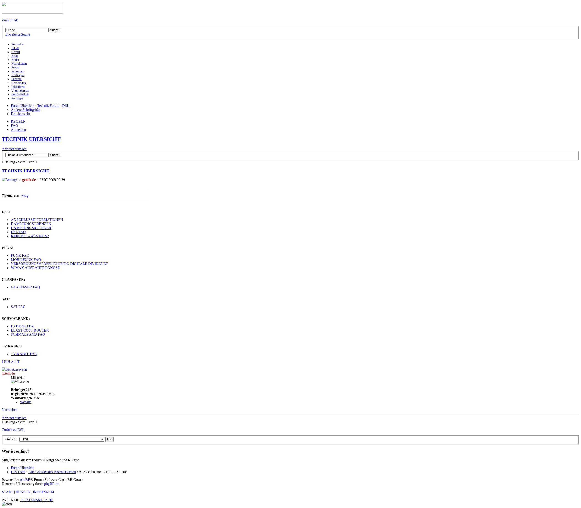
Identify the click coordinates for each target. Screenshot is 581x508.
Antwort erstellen (14, 149)
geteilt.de (29, 180)
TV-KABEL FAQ (24, 354)
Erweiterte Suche (17, 34)
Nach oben (9, 410)
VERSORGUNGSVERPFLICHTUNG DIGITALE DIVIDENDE (59, 264)
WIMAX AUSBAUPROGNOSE (35, 268)
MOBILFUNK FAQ (26, 259)
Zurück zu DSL (13, 430)
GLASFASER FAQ (25, 287)
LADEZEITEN (22, 326)
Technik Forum (48, 105)
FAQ (14, 125)
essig (24, 196)
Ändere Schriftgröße (25, 110)
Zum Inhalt (10, 20)
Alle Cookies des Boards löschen (52, 472)
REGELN (18, 121)
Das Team (18, 472)
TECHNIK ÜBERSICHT (31, 139)
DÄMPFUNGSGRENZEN (31, 224)
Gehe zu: (11, 439)
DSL (65, 105)
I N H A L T (11, 362)
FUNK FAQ (20, 255)
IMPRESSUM (43, 492)
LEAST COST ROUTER (30, 330)
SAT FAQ (18, 307)
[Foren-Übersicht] (32, 12)
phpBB (25, 479)
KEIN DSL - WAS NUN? (30, 236)
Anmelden (18, 130)
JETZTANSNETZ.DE (36, 500)
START (7, 492)
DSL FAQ (18, 232)
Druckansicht (20, 114)
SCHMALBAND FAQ (28, 334)
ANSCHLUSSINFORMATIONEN (37, 220)
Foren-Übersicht (22, 105)
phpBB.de (51, 484)
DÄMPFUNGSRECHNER (31, 228)
